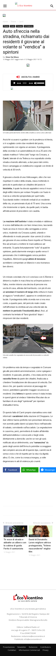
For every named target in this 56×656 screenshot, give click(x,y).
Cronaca (19, 26)
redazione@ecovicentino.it (33, 636)
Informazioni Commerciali (29, 650)
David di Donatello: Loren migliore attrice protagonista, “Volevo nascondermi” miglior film (40, 545)
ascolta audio (14, 83)
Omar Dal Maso (12, 57)
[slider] (40, 82)
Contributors (45, 647)
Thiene (13, 21)
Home (5, 21)
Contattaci (12, 650)
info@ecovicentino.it (32, 639)
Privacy (45, 650)
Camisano (8, 536)
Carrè (21, 21)
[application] (28, 83)
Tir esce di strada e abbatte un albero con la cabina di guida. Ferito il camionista (15, 544)
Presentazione (9, 647)
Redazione (33, 647)
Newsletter (21, 647)
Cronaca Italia (34, 536)
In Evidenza (29, 26)
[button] (52, 6)
